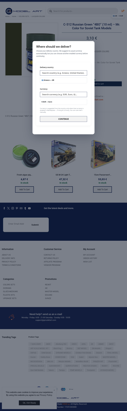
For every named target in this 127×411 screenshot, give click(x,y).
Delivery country (46, 67)
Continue (63, 119)
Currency (61, 100)
